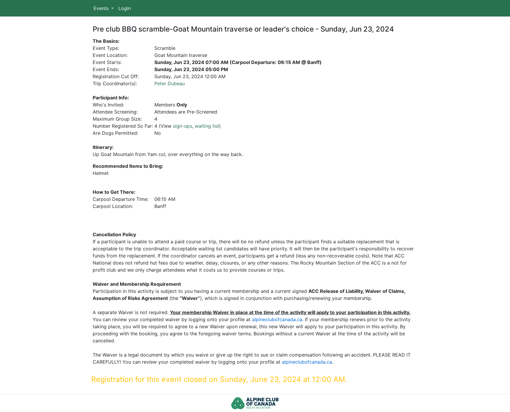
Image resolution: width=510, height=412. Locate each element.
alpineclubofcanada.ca (277, 319)
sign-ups (182, 126)
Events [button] (102, 8)
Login (124, 8)
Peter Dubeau (169, 83)
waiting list (207, 126)
